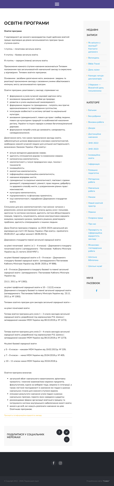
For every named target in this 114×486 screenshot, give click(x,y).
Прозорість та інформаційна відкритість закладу (23, 415)
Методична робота (93, 180)
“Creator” (106, 481)
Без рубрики (94, 116)
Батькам (92, 110)
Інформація (94, 164)
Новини (92, 212)
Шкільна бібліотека (93, 258)
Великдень (93, 57)
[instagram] (60, 463)
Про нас (92, 223)
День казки (94, 69)
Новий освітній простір (95, 204)
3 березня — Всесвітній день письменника (96, 87)
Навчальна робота (93, 189)
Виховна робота (96, 122)
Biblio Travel (94, 63)
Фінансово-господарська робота (95, 248)
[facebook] (53, 463)
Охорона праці (95, 218)
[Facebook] (97, 291)
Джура (91, 128)
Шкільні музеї (95, 266)
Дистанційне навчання (94, 135)
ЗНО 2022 (93, 143)
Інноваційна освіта (94, 156)
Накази (91, 197)
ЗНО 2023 (93, 149)
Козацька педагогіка (93, 171)
